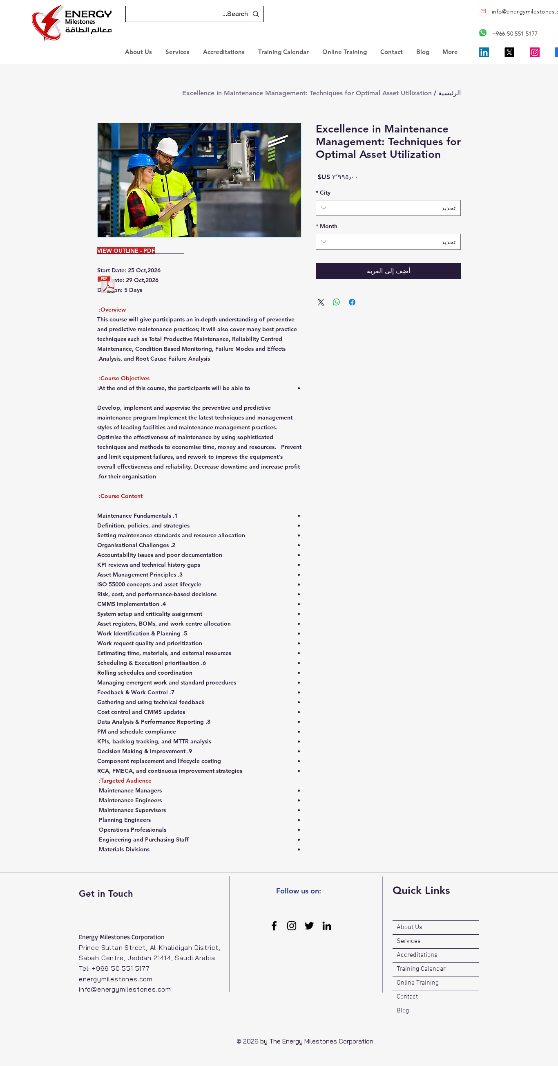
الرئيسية (449, 93)
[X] (509, 52)
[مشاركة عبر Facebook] (352, 302)
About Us (409, 927)
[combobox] (388, 208)
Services (409, 941)
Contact (407, 997)
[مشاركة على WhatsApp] (336, 302)
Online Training (418, 983)
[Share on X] (321, 302)
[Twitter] (309, 926)
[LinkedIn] (484, 52)
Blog (403, 1011)
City (323, 192)
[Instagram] (535, 52)
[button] (139, 50)
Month (326, 226)
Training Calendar (421, 969)
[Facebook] (274, 926)
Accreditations (417, 955)
